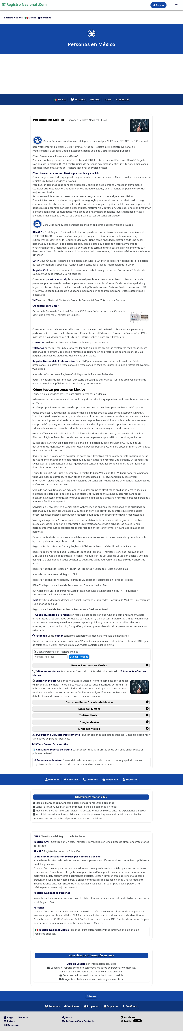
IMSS (35, 600)
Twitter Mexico (89, 715)
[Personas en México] (91, 33)
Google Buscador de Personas (53, 614)
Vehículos (72, 779)
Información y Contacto (79, 1021)
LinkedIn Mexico (89, 729)
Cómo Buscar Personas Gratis (53, 744)
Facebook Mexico (89, 709)
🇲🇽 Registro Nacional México (52, 929)
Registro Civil (40, 270)
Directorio (13, 1025)
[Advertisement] (91, 74)
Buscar (159, 5)
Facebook (41, 635)
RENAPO (95, 99)
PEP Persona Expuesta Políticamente (58, 734)
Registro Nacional (17, 1017)
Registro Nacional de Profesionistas (54, 361)
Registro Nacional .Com (26, 4)
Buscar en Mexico (46, 680)
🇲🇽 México (60, 99)
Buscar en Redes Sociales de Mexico (89, 702)
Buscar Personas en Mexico (89, 665)
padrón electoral (56, 279)
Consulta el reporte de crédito (54, 749)
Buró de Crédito (76, 963)
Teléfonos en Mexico (48, 671)
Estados (91, 996)
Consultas (38, 342)
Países (10, 1021)
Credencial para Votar (45, 305)
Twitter (128, 1021)
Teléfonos (38, 348)
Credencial (122, 99)
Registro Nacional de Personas (51, 892)
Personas (80, 99)
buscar (59, 635)
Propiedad (111, 779)
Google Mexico (89, 722)
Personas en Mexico (48, 760)
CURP (108, 99)
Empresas (131, 779)
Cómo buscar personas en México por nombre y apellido (65, 173)
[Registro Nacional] (176, 5)
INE (34, 300)
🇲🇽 (30, 17)
